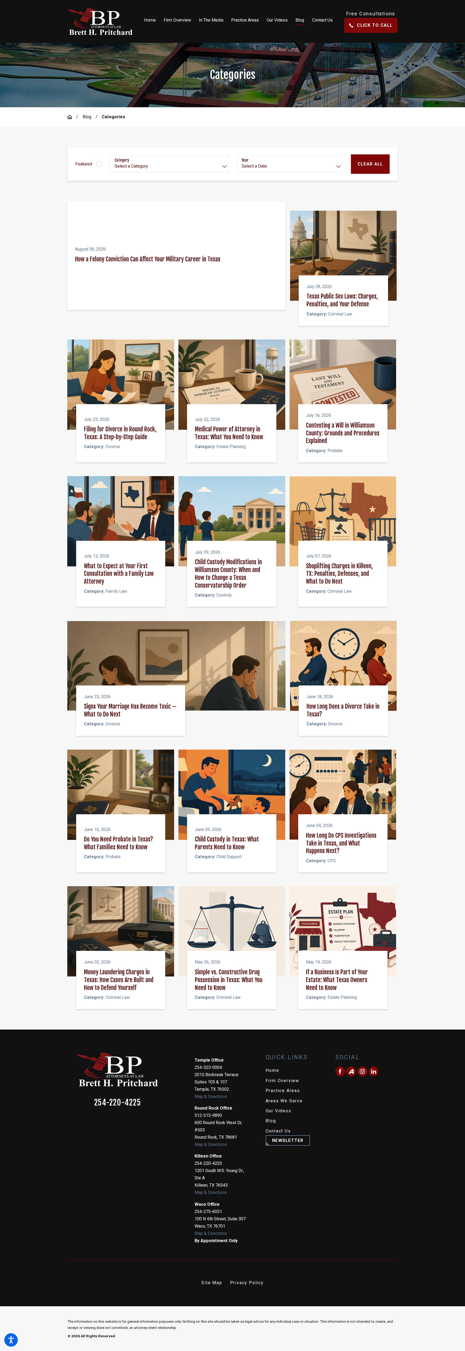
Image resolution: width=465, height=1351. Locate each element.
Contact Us (278, 1131)
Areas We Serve (284, 1100)
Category (122, 160)
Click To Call (374, 25)
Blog (87, 116)
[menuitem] (152, 21)
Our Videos (278, 1110)
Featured (83, 164)
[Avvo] (351, 1071)
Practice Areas (283, 1090)
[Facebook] (340, 1071)
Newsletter (288, 1140)
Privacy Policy (247, 1282)
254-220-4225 (117, 1102)
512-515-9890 (208, 1115)
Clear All (370, 164)
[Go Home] (72, 117)
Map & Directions (211, 1096)
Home (272, 1070)
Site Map (211, 1282)
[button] (11, 1340)
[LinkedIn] (373, 1071)
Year (245, 160)
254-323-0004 (208, 1067)
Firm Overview (282, 1080)
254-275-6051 (208, 1211)
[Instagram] (362, 1071)
